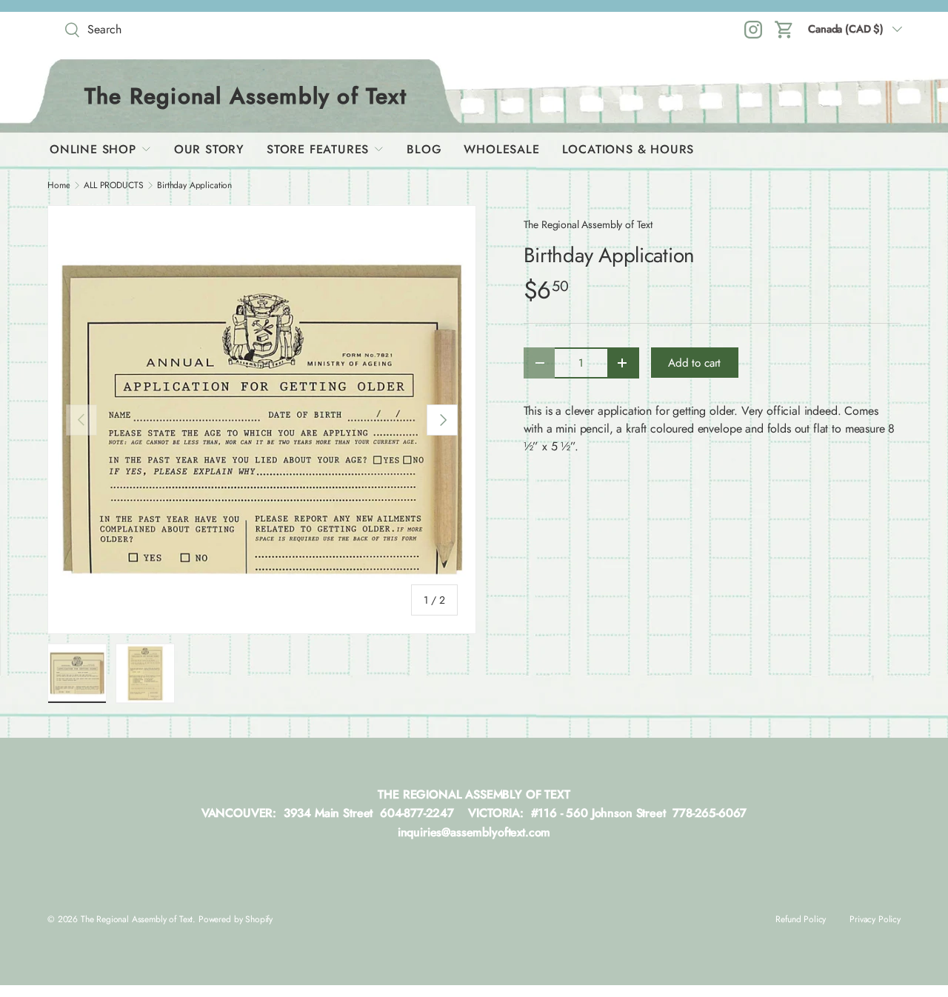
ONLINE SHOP (93, 149)
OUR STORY (209, 149)
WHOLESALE (501, 149)
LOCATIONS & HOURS (628, 149)
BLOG (424, 149)
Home (58, 185)
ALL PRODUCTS (113, 185)
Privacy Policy (875, 919)
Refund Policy (800, 919)
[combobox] (165, 29)
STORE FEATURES (318, 149)
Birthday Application (194, 185)
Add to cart (694, 363)
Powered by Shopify (235, 919)
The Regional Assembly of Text (588, 224)
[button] (784, 29)
